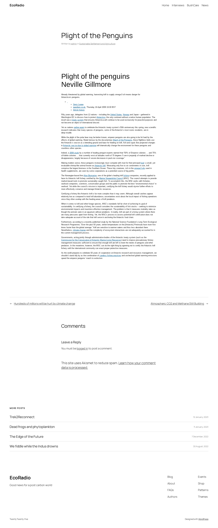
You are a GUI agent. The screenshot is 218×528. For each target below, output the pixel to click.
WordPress (203, 519)
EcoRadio (17, 5)
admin (74, 43)
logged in (82, 348)
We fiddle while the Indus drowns (34, 446)
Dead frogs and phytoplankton (32, 427)
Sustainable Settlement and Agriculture (97, 43)
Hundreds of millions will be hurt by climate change (44, 303)
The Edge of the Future (26, 436)
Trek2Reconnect (22, 417)
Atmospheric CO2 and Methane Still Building (177, 303)
